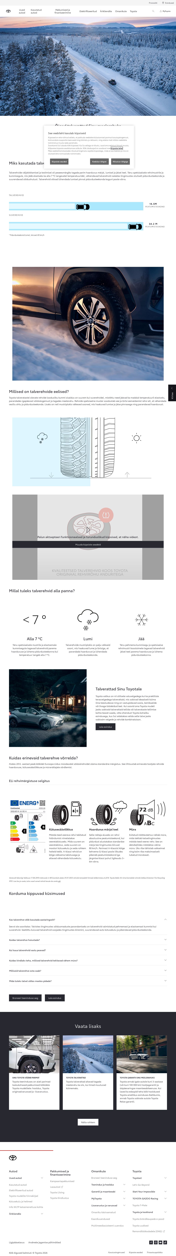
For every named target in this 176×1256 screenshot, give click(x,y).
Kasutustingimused (116, 1252)
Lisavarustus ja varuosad (104, 1205)
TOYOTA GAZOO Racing (145, 1198)
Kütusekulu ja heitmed (20, 1201)
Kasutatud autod (36, 11)
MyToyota (166, 11)
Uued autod (22, 11)
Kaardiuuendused (100, 1218)
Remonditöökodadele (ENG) (148, 1231)
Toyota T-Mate (139, 1205)
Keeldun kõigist (99, 161)
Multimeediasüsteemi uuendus (107, 1225)
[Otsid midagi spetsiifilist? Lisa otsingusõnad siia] (153, 11)
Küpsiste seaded (136, 1252)
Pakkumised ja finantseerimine (63, 11)
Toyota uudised (140, 1225)
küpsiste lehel (117, 148)
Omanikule (121, 11)
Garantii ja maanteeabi (103, 1191)
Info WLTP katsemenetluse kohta (26, 1206)
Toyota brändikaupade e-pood (148, 1218)
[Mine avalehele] (8, 11)
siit (59, 881)
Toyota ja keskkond (143, 1212)
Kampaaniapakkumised (62, 1181)
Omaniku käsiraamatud (103, 1212)
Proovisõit (153, 3)
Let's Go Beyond (140, 1184)
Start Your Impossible (144, 1191)
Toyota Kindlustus (59, 1197)
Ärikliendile (106, 11)
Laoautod (56, 1186)
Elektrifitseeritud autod (21, 1190)
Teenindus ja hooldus (102, 1184)
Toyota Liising (57, 1192)
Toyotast (137, 1177)
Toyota (133, 11)
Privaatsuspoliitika (155, 1252)
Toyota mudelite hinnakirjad (23, 1195)
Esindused (169, 3)
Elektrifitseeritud (88, 11)
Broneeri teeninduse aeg (104, 1177)
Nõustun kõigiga (120, 161)
